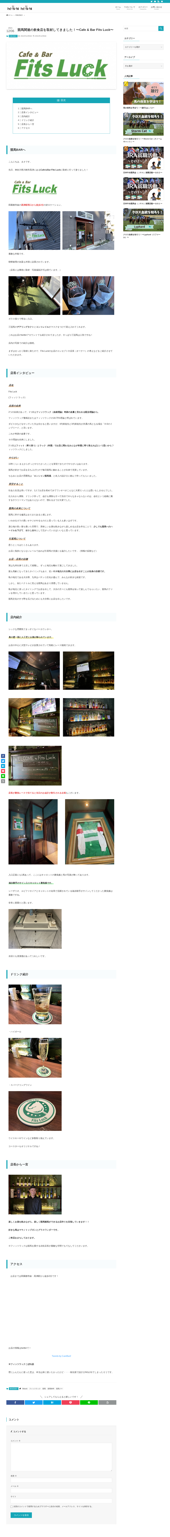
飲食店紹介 (13, 36)
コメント (15, 1441)
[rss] (158, 1)
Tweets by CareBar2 (61, 1356)
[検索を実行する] (161, 28)
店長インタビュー (29, 112)
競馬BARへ (26, 108)
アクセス (25, 128)
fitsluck (24, 1389)
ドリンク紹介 (27, 120)
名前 (14, 1476)
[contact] (162, 1)
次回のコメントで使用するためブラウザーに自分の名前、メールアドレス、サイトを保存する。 (53, 1506)
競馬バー (59, 1389)
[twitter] (151, 1)
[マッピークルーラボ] (19, 7)
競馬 (44, 1389)
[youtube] (155, 1)
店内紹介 (25, 116)
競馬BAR (51, 1389)
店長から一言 (27, 124)
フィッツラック (35, 1389)
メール (15, 1486)
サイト (13, 1496)
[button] (15, 1402)
